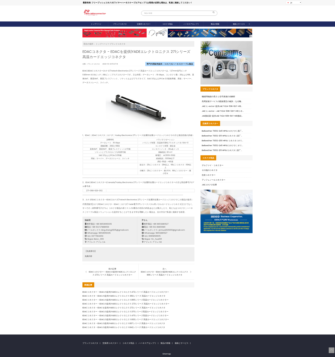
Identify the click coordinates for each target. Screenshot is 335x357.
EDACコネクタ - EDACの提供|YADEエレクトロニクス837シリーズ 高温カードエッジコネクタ (123, 323)
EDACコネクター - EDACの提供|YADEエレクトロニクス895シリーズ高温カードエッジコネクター (125, 299)
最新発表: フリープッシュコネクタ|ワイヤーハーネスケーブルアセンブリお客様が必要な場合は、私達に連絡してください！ (137, 2)
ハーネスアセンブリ (191, 24)
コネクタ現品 (167, 24)
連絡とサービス (239, 24)
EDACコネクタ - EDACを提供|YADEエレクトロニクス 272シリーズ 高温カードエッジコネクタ (123, 307)
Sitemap (167, 353)
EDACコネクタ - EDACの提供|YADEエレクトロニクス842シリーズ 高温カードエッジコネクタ (123, 327)
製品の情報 (215, 24)
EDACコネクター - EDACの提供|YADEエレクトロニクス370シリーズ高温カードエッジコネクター (125, 311)
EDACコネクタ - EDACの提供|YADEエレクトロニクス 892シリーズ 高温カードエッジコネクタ (123, 295)
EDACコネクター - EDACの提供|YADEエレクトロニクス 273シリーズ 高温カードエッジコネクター (125, 303)
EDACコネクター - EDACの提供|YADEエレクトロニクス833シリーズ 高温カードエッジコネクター (125, 319)
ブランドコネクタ (120, 24)
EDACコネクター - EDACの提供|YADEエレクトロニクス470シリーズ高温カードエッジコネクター (125, 315)
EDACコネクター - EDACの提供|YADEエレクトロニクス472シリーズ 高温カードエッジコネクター (125, 292)
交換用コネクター (143, 24)
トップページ (96, 24)
